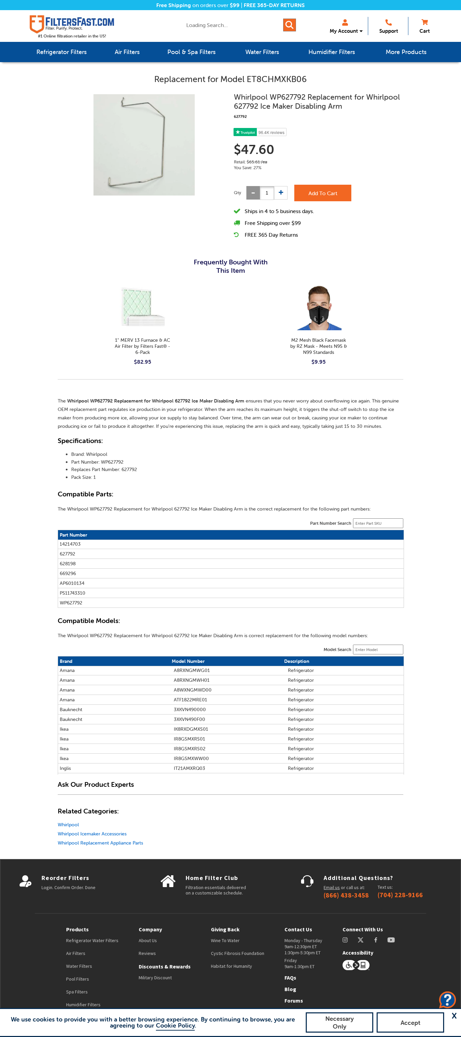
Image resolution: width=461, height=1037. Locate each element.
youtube (391, 939)
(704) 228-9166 (400, 894)
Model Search (337, 649)
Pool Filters (77, 979)
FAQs (290, 977)
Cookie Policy (175, 1025)
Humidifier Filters (83, 1005)
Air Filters (75, 953)
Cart (424, 31)
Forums (293, 1000)
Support (388, 31)
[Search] (289, 25)
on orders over (198, 5)
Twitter (361, 939)
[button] (454, 1015)
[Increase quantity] (281, 193)
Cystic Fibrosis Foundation (237, 953)
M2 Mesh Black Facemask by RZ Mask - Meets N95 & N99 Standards (318, 346)
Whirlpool (68, 825)
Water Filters (79, 966)
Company (150, 929)
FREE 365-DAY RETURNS (274, 5)
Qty (237, 193)
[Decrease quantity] (253, 193)
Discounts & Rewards (165, 966)
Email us (332, 887)
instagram (345, 939)
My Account (344, 31)
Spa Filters (77, 992)
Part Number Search (330, 523)
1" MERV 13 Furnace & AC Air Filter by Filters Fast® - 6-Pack (142, 346)
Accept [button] (411, 1023)
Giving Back (225, 929)
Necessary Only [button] (339, 1022)
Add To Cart (322, 193)
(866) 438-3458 (346, 895)
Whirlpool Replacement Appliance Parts (100, 843)
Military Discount (155, 978)
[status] (267, 193)
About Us (148, 940)
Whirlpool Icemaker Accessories (92, 834)
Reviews (147, 953)
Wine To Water (225, 940)
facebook (375, 939)
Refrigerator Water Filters (92, 940)
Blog (290, 989)
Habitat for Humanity (231, 966)
